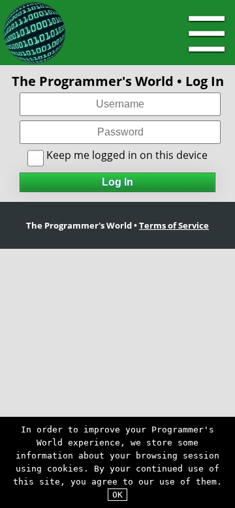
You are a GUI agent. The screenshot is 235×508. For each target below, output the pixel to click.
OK (117, 495)
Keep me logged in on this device (126, 155)
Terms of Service (174, 225)
